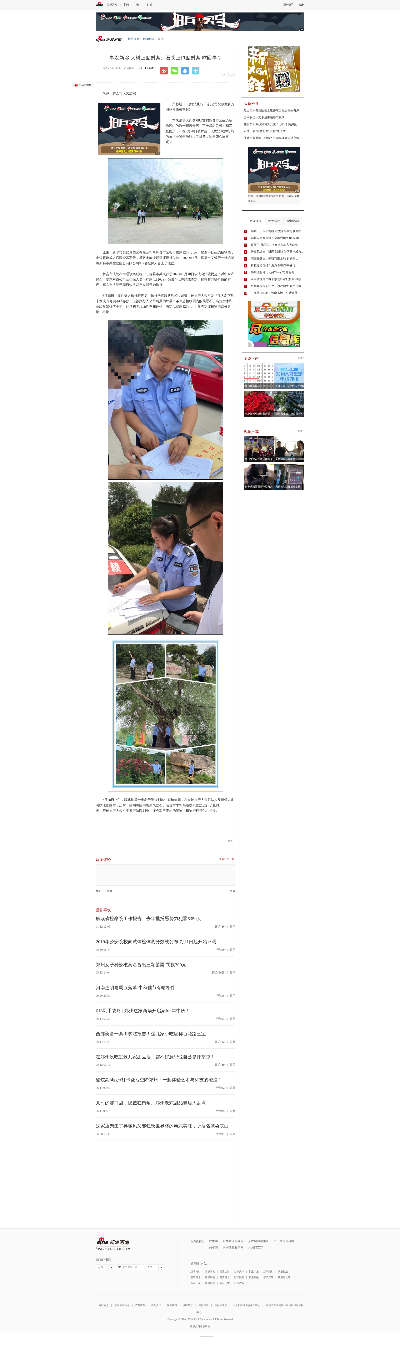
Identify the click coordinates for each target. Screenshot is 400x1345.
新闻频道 (149, 39)
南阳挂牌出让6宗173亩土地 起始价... (274, 258)
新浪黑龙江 (284, 1277)
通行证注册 (220, 1305)
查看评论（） (227, 859)
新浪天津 (239, 1271)
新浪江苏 (268, 1277)
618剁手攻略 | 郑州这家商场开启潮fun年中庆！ (143, 1010)
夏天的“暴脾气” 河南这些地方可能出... (275, 244)
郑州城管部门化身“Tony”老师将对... (274, 272)
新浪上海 (225, 1271)
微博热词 (293, 221)
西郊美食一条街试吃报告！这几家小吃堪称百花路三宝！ (153, 1033)
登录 (98, 891)
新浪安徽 (254, 1277)
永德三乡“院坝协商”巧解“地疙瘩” (265, 131)
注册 (301, 4)
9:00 (150, 1267)
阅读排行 (255, 221)
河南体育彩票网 (233, 1247)
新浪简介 (104, 1305)
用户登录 (288, 4)
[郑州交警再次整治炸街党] (259, 437)
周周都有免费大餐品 (267, 196)
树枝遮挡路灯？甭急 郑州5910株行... (274, 265)
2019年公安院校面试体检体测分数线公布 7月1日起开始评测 (156, 941)
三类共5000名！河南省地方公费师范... (275, 292)
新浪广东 (254, 1271)
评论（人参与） (146, 68)
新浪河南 (112, 4)
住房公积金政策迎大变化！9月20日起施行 (271, 124)
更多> (301, 357)
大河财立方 (255, 1247)
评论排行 (274, 221)
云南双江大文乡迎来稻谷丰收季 (264, 117)
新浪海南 (210, 1283)
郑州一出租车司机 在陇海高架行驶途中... (277, 231)
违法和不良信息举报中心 (246, 1305)
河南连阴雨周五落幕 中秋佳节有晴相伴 (135, 987)
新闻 (126, 4)
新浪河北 (225, 1277)
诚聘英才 (188, 1305)
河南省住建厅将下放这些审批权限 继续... (277, 279)
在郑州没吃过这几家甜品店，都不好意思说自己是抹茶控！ (155, 1056)
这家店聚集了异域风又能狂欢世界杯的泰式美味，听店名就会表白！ (164, 1125)
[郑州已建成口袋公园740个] (289, 392)
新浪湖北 (195, 1277)
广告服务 (140, 1305)
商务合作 (156, 1305)
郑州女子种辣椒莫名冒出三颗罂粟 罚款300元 (141, 964)
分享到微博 (85, 85)
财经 (149, 4)
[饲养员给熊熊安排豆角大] (259, 465)
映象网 (213, 1241)
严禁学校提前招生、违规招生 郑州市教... (277, 286)
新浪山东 (225, 1283)
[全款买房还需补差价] (289, 437)
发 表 (232, 891)
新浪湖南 (210, 1277)
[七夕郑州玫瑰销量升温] (259, 392)
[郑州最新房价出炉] (259, 364)
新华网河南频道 (233, 1241)
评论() (220, 926)
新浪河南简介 (121, 1305)
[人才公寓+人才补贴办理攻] (289, 364)
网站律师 (204, 1305)
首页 (100, 1267)
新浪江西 (195, 1283)
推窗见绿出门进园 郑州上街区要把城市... (277, 251)
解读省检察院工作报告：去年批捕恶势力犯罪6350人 (148, 918)
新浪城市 (195, 1271)
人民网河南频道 (258, 1241)
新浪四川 (268, 1271)
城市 (137, 4)
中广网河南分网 (284, 1241)
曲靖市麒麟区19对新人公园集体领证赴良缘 (271, 138)
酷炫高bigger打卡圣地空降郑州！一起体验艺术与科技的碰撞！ (159, 1079)
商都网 (213, 1247)
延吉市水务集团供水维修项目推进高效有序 (271, 110)
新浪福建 (283, 1271)
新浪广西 (239, 1283)
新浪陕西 (239, 1277)
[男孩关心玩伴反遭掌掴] (289, 465)
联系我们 (172, 1305)
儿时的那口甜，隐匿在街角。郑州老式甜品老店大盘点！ (153, 1102)
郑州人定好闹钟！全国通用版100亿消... (276, 238)
